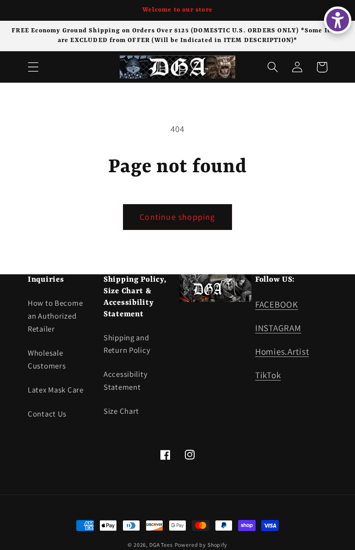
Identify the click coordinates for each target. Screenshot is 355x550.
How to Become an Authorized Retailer (55, 316)
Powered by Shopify (201, 544)
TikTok (268, 375)
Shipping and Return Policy (127, 344)
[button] (33, 67)
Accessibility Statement (125, 380)
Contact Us (47, 414)
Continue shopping (177, 217)
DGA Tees (161, 544)
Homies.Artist (282, 351)
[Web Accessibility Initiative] (337, 20)
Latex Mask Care (56, 390)
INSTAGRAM (278, 328)
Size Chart (121, 411)
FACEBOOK (276, 304)
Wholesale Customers (47, 359)
